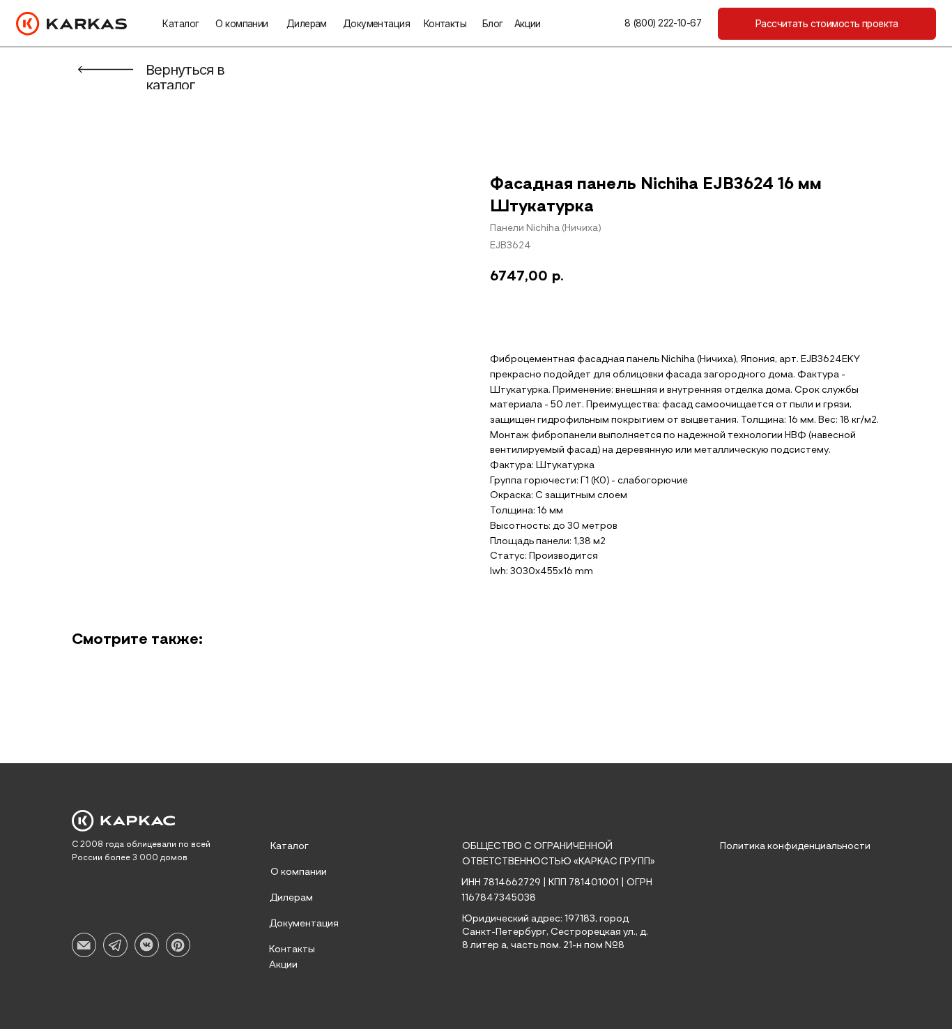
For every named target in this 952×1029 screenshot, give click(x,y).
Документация (376, 23)
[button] (827, 24)
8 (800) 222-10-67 (662, 23)
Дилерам (306, 23)
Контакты (445, 23)
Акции (527, 23)
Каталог (180, 23)
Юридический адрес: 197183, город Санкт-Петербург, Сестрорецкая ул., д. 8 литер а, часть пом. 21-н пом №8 (555, 932)
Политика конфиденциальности (795, 846)
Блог (492, 23)
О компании (241, 23)
